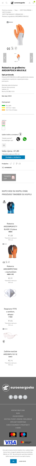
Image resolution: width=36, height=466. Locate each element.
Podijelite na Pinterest (17, 164)
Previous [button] (4, 58)
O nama (18, 428)
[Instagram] (15, 397)
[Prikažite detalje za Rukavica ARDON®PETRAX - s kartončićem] (10, 254)
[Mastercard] (13, 438)
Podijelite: (5, 164)
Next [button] (31, 58)
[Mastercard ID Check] (26, 446)
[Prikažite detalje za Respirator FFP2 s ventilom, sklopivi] (10, 292)
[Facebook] (11, 397)
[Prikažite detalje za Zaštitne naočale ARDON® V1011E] (10, 336)
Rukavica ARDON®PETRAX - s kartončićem (10, 269)
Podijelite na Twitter (11, 164)
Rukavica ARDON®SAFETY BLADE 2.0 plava (10, 226)
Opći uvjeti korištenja (18, 422)
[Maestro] (23, 438)
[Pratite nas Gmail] (25, 397)
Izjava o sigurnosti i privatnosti (18, 425)
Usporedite (8, 167)
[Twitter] (20, 397)
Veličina (4, 120)
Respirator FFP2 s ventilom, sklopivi (10, 311)
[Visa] (10, 446)
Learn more (22, 461)
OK (13, 461)
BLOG (18, 413)
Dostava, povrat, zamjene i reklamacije (18, 419)
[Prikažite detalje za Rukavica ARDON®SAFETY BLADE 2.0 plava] (10, 208)
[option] (18, 58)
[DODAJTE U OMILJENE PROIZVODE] (4, 145)
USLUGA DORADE (18, 416)
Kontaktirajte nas (18, 410)
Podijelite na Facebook (14, 164)
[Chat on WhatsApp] (23, 140)
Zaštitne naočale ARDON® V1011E (10, 353)
